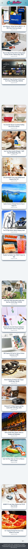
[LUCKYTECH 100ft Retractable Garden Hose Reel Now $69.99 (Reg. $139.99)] (14, 290)
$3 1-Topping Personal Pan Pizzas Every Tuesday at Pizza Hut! (14, 531)
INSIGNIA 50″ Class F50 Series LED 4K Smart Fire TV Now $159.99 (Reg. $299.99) (14, 80)
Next (23, 541)
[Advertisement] (14, 94)
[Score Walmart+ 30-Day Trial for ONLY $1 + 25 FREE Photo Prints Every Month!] (14, 16)
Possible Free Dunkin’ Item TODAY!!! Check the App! (14, 256)
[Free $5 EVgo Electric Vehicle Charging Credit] (14, 219)
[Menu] (2, 2)
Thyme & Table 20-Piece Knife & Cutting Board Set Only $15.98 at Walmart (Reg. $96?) (14, 53)
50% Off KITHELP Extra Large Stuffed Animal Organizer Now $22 (14, 178)
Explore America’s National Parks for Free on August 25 (14, 204)
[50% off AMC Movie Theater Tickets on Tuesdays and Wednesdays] (14, 422)
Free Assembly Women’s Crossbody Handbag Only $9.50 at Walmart (14, 125)
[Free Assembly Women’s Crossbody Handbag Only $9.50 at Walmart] (14, 114)
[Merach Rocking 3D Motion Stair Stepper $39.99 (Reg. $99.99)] (14, 369)
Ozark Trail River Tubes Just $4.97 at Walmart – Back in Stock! (14, 459)
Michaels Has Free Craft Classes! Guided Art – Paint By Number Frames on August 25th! (14, 327)
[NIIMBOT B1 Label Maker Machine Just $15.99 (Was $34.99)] (14, 493)
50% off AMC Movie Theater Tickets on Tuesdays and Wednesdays (14, 433)
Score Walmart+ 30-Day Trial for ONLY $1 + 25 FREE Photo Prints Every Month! (14, 27)
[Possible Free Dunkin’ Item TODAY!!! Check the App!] (14, 244)
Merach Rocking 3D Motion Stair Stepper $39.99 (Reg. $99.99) (14, 380)
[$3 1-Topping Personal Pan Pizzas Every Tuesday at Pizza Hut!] (14, 520)
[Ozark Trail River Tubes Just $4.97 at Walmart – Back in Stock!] (14, 448)
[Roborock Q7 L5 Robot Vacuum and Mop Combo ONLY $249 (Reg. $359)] (14, 395)
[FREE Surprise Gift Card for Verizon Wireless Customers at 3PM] (14, 342)
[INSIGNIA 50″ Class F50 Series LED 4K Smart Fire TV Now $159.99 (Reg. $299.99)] (14, 68)
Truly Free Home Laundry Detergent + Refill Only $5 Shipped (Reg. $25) (14, 152)
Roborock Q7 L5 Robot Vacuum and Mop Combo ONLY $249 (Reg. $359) (14, 407)
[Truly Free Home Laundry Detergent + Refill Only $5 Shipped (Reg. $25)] (14, 140)
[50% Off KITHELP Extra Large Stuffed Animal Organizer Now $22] (14, 167)
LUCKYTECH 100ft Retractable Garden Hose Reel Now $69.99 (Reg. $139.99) (14, 301)
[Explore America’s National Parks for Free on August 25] (14, 193)
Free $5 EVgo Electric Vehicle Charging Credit (14, 230)
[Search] (25, 2)
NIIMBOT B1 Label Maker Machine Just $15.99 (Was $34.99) (14, 505)
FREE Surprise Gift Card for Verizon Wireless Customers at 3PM (14, 354)
